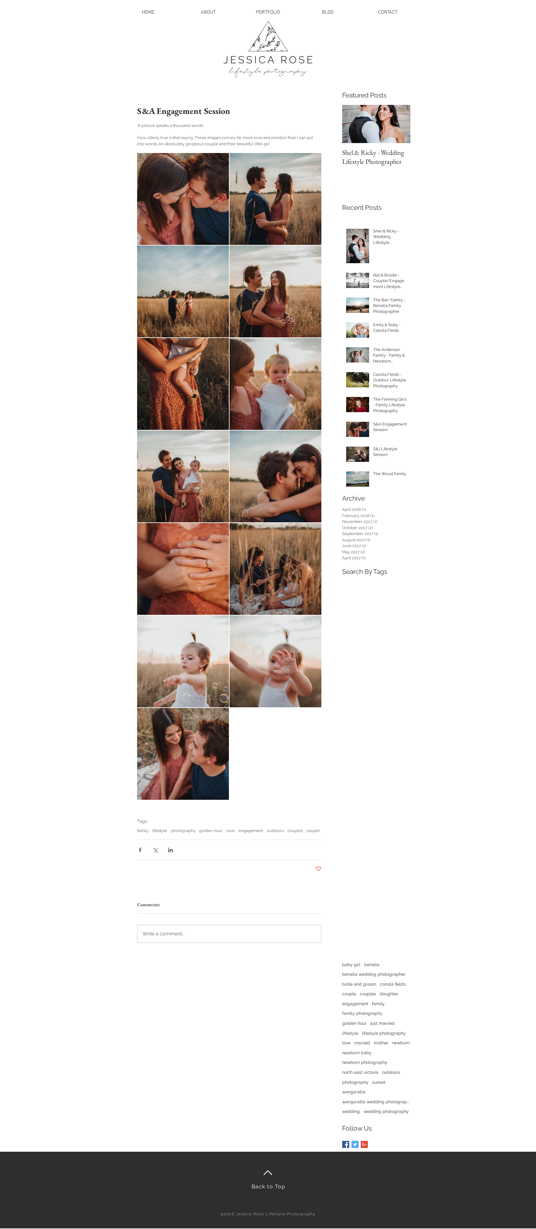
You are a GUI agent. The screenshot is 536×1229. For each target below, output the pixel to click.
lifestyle (159, 830)
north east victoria (360, 1072)
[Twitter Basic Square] (355, 1144)
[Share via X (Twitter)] (155, 850)
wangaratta (353, 1091)
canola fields (393, 984)
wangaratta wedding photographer (376, 1101)
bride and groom (359, 984)
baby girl (351, 964)
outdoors (275, 830)
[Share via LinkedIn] (170, 850)
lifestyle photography (384, 1033)
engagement (251, 830)
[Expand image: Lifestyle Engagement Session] (183, 199)
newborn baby (357, 1052)
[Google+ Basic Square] (364, 1144)
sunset (379, 1082)
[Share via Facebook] (140, 850)
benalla (371, 964)
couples (295, 830)
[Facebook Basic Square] (345, 1144)
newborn (401, 1042)
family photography (362, 1013)
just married (382, 1023)
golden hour (211, 830)
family (143, 830)
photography (183, 830)
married (362, 1042)
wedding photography (386, 1111)
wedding (351, 1111)
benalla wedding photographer (373, 974)
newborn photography (364, 1062)
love (230, 830)
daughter (389, 993)
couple (313, 830)
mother (381, 1042)
